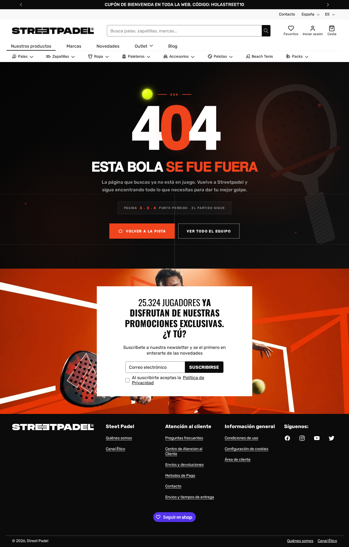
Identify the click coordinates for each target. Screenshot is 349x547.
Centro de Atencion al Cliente (183, 451)
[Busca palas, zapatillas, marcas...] (266, 30)
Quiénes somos (119, 438)
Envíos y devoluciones (184, 464)
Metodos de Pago (180, 475)
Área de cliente (238, 459)
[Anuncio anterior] (21, 4)
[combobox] (188, 30)
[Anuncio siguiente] (328, 4)
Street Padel (37, 541)
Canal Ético (115, 449)
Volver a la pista (146, 231)
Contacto (287, 14)
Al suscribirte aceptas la (168, 380)
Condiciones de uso (241, 438)
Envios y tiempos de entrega (189, 497)
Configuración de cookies (246, 449)
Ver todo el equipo (209, 231)
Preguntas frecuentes (184, 438)
